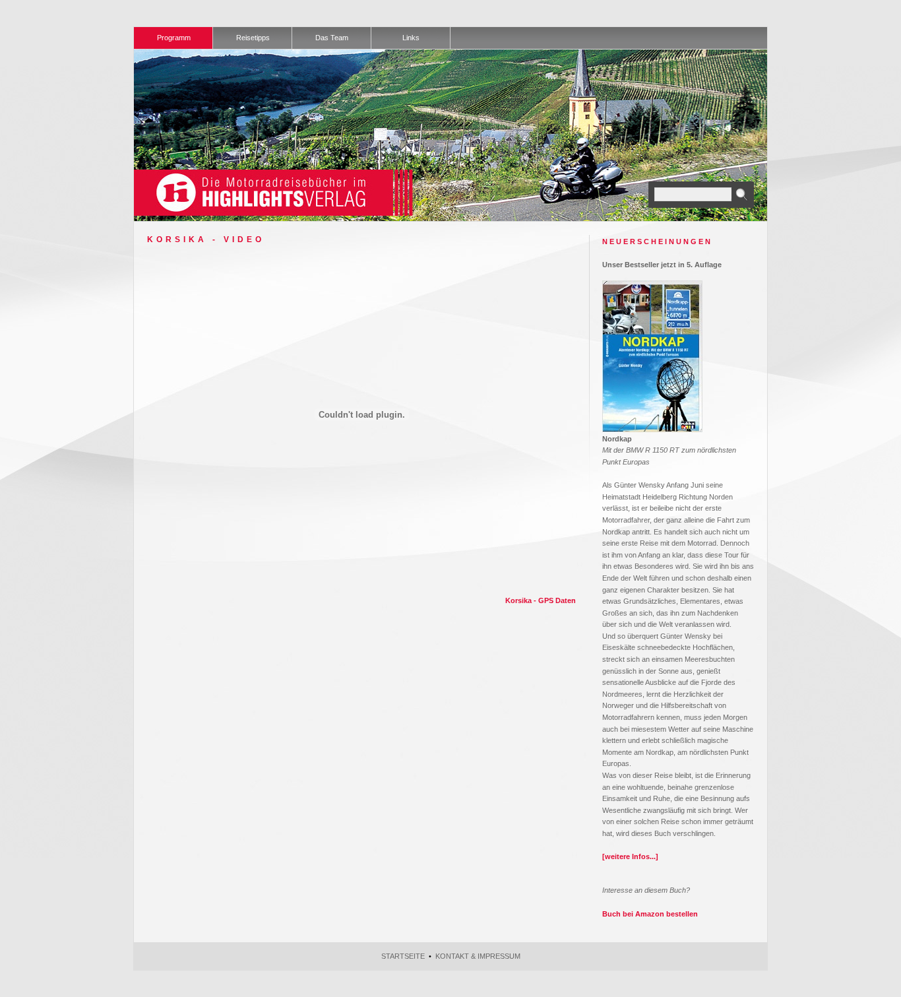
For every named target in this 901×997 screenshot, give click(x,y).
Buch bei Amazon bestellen (650, 914)
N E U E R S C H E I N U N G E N (656, 241)
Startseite (403, 956)
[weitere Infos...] (630, 856)
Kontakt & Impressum (477, 956)
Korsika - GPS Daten (540, 600)
